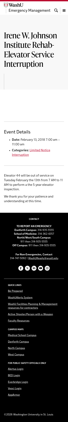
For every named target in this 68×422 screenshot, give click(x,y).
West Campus (16, 354)
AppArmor (14, 395)
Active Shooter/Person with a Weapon (30, 314)
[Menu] (64, 8)
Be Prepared (15, 291)
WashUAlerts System (20, 297)
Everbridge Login (18, 382)
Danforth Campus (18, 342)
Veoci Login (14, 388)
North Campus (16, 348)
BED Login (14, 375)
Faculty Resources (18, 321)
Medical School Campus (22, 335)
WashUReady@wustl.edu (43, 258)
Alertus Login (15, 369)
